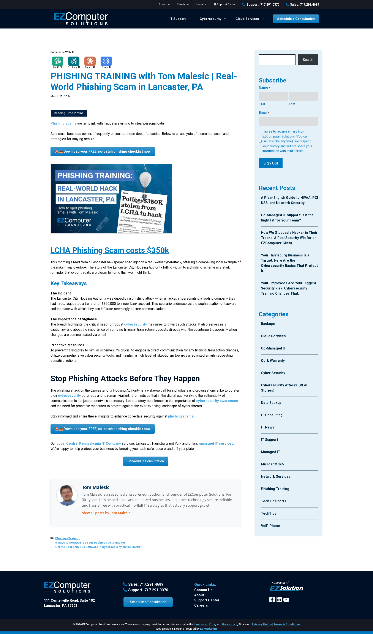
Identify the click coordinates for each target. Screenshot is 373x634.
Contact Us (203, 590)
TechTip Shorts (273, 501)
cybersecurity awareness (217, 401)
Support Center (226, 4)
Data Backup (271, 403)
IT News (267, 427)
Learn (199, 4)
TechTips (268, 513)
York (212, 624)
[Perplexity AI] (73, 61)
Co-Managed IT (273, 348)
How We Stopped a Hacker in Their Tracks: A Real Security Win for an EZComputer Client (289, 238)
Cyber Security (273, 373)
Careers (201, 605)
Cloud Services (247, 19)
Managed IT (270, 452)
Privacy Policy (262, 624)
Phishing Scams (63, 123)
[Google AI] (106, 61)
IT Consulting (272, 415)
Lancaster (201, 624)
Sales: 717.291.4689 (304, 4)
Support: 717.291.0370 (263, 4)
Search (308, 60)
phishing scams (180, 416)
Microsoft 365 (272, 464)
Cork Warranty (273, 361)
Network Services (276, 476)
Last (292, 104)
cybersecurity (135, 324)
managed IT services (216, 443)
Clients (181, 4)
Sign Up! (270, 163)
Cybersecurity (210, 19)
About (162, 4)
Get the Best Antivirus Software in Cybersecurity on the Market (98, 547)
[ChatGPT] (57, 61)
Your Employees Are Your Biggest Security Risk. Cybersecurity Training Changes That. (288, 288)
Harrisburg (229, 624)
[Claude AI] (90, 61)
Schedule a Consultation (296, 19)
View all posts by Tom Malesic (106, 513)
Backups (268, 324)
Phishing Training (67, 538)
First (262, 104)
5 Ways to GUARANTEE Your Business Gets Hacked (90, 542)
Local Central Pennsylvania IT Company (89, 443)
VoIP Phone (270, 526)
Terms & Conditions (287, 624)
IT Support (177, 19)
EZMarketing (209, 628)
